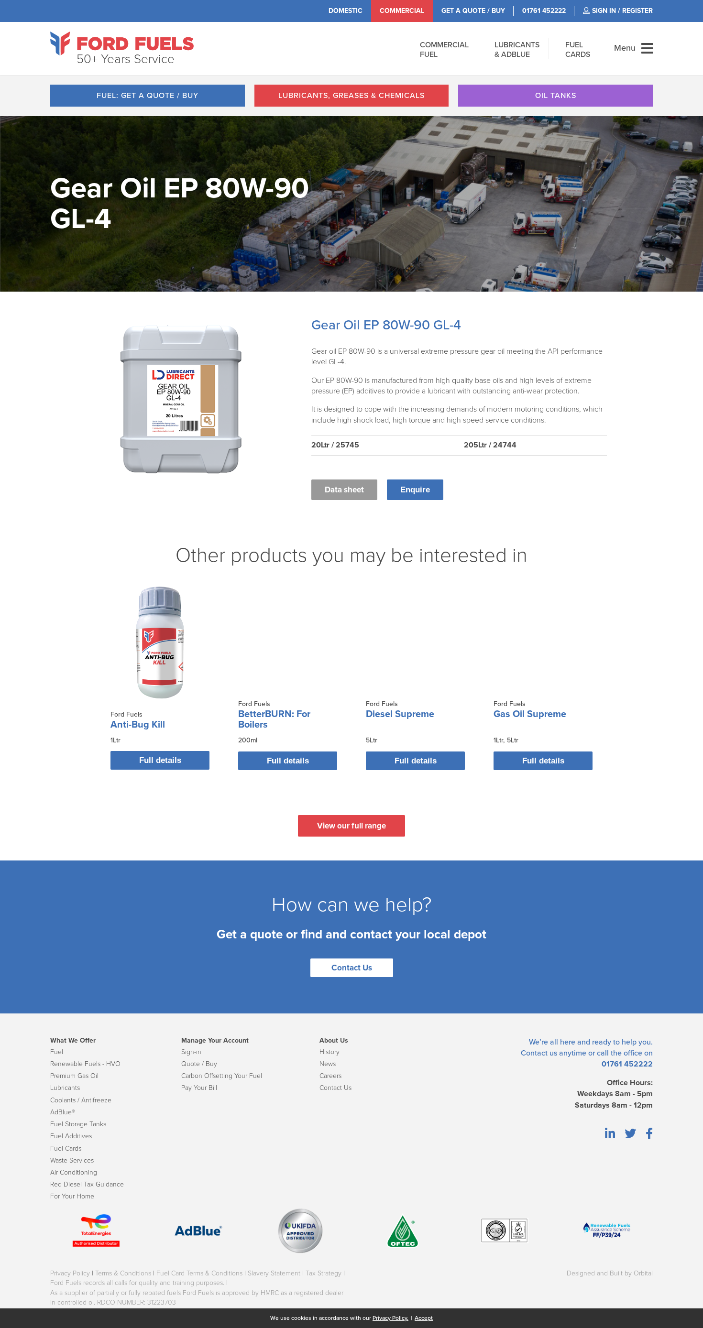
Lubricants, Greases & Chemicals (351, 95)
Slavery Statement (274, 1273)
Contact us (539, 1053)
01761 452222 (627, 1064)
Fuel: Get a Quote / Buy (147, 95)
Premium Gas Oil (74, 1076)
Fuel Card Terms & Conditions (199, 1273)
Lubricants (65, 1088)
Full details (160, 760)
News (327, 1064)
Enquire (415, 489)
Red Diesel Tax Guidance (87, 1184)
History (329, 1052)
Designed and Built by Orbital (610, 1273)
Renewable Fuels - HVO (85, 1064)
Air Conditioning (73, 1172)
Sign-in (191, 1052)
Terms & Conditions (123, 1273)
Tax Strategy (323, 1273)
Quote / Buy (199, 1064)
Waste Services (72, 1160)
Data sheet (344, 490)
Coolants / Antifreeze (80, 1100)
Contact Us (351, 968)
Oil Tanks (555, 95)
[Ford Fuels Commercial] (122, 43)
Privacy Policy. (390, 1318)
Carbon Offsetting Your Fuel (221, 1076)
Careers (330, 1076)
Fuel (56, 1052)
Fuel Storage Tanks (78, 1124)
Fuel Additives (71, 1136)
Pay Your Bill (199, 1088)
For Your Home (72, 1196)
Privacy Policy (70, 1273)
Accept (424, 1318)
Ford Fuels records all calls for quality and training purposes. (137, 1283)
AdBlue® (62, 1112)
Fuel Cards (65, 1148)
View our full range (351, 826)
